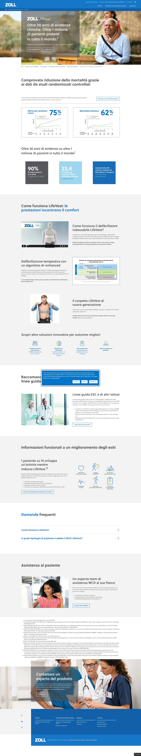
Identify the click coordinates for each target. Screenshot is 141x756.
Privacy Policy (55, 378)
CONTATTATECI (48, 49)
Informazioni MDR (93, 740)
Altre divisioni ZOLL (101, 726)
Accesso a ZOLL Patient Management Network (112, 2)
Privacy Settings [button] (137, 754)
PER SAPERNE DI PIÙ (34, 49)
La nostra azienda (101, 722)
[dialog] (70, 378)
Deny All (84, 381)
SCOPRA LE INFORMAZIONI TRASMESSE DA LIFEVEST (37, 492)
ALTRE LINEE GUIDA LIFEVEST (82, 425)
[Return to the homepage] (11, 5)
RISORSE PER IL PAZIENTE (81, 605)
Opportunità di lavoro (92, 2)
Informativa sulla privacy (75, 740)
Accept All (76, 381)
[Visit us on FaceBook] (21, 716)
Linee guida (43, 66)
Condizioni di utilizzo (85, 740)
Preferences (93, 381)
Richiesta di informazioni (61, 725)
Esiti (22, 66)
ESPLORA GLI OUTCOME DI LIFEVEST (108, 99)
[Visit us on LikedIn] (22, 721)
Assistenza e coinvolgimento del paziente (91, 66)
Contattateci (79, 724)
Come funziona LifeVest (31, 66)
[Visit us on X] (22, 727)
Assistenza (132, 6)
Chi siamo (129, 2)
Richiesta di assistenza (81, 722)
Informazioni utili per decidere (57, 66)
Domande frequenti (72, 66)
